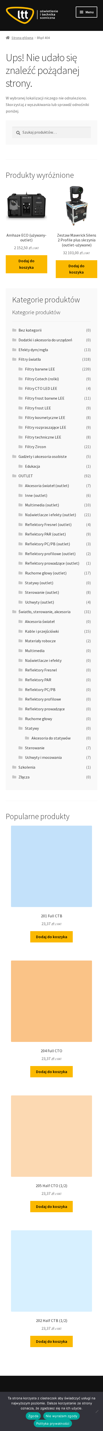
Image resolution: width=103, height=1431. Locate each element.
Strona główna (22, 37)
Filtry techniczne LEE (43, 437)
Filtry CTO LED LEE (41, 388)
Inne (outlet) (36, 495)
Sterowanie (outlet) (42, 592)
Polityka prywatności (53, 1423)
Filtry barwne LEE (40, 369)
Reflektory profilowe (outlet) (50, 553)
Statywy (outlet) (39, 582)
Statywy (32, 728)
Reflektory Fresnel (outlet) (48, 524)
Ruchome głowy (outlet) (45, 572)
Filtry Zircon (35, 446)
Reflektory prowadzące (45, 708)
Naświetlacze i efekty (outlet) (50, 514)
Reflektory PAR (38, 679)
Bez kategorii (30, 330)
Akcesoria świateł (39, 621)
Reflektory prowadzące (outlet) (52, 563)
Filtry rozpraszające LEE (45, 427)
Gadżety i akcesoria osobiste (42, 456)
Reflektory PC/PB (40, 689)
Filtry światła (29, 359)
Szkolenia (26, 767)
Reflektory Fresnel (41, 669)
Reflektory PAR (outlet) (45, 534)
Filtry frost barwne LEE (44, 398)
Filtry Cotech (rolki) (42, 378)
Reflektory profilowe (43, 699)
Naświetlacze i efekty (43, 660)
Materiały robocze (40, 640)
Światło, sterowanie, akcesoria (44, 611)
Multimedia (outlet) (42, 504)
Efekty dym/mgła (33, 349)
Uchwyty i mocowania (43, 757)
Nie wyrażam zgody (61, 1416)
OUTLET (25, 475)
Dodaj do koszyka (26, 264)
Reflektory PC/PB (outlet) (47, 543)
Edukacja (32, 466)
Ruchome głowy (38, 718)
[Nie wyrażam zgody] (96, 1411)
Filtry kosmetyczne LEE (45, 417)
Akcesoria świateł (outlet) (47, 485)
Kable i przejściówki (42, 631)
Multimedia (34, 650)
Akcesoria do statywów (51, 737)
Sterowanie (34, 747)
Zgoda (33, 1416)
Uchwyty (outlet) (39, 602)
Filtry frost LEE (38, 407)
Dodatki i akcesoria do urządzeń (45, 339)
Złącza (24, 776)
